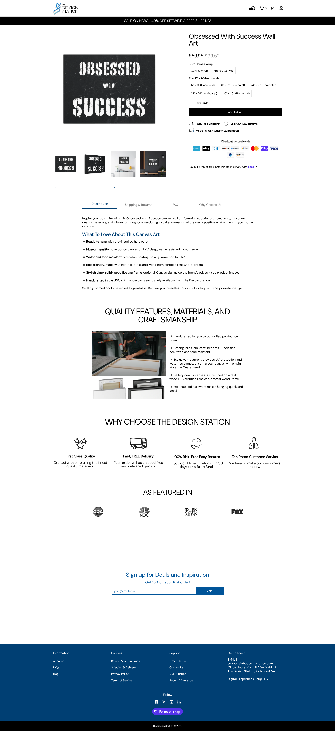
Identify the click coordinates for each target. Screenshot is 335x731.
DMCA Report (177, 674)
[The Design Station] (65, 8)
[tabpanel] (167, 255)
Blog (55, 674)
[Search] (253, 8)
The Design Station (163, 726)
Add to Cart (235, 112)
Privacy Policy (120, 674)
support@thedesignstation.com (250, 663)
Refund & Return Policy (125, 661)
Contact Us (176, 667)
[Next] (114, 187)
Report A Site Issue (181, 680)
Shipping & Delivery (123, 667)
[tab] (99, 205)
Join (209, 591)
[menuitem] (267, 8)
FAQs (56, 667)
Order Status (177, 661)
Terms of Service (121, 680)
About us (58, 661)
